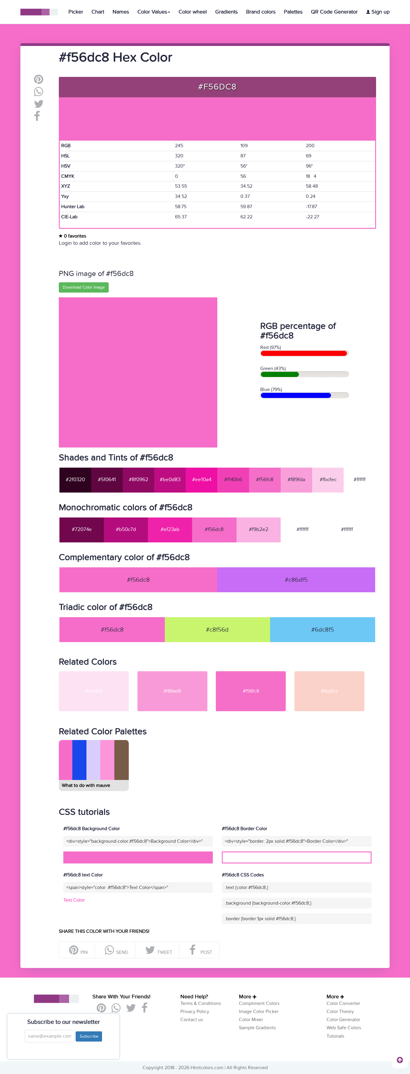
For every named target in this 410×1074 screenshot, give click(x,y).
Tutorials (335, 1036)
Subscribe (89, 1036)
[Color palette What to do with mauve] (93, 778)
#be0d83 (170, 480)
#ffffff (360, 480)
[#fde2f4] (97, 674)
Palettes (293, 12)
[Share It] (37, 119)
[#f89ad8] (176, 674)
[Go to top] (400, 1060)
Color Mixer (251, 1020)
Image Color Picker (259, 1012)
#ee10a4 (201, 480)
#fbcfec (328, 480)
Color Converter (343, 1003)
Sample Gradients (257, 1028)
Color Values (152, 12)
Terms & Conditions (200, 1003)
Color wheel (193, 12)
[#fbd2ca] (333, 674)
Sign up (380, 12)
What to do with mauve (86, 785)
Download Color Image (84, 287)
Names (121, 12)
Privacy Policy (194, 1012)
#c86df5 (296, 580)
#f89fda (296, 480)
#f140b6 (233, 480)
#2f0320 (75, 480)
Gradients (226, 12)
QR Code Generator (334, 12)
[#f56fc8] (254, 674)
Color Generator (343, 1020)
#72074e (82, 529)
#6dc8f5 (322, 629)
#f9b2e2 (258, 529)
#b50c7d (126, 529)
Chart (98, 12)
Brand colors (261, 12)
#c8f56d (217, 629)
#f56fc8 (264, 480)
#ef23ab (170, 529)
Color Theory (340, 1012)
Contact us (191, 1020)
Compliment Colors (259, 1003)
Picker (75, 12)
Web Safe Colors (344, 1028)
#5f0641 (107, 480)
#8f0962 (138, 480)
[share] (38, 94)
